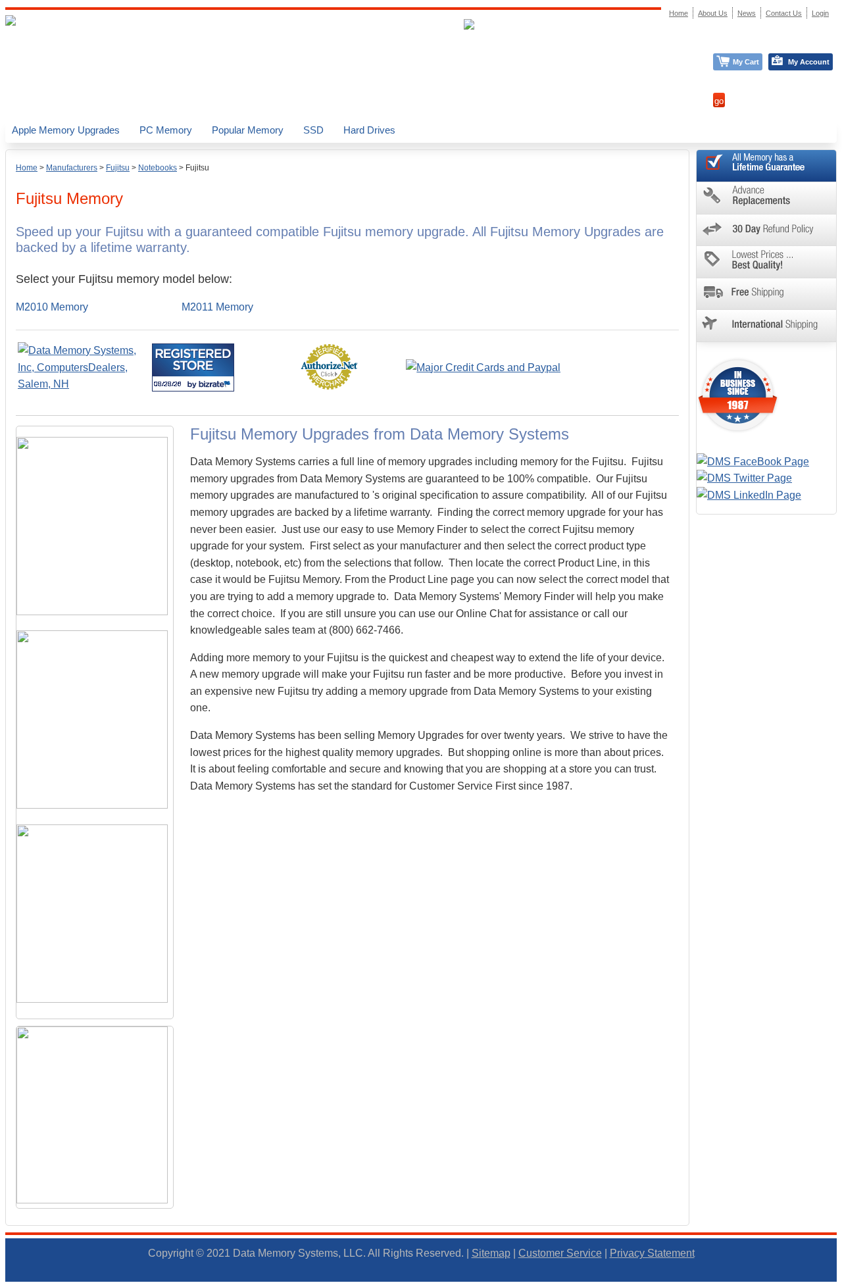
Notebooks (157, 167)
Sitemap (491, 1253)
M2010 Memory (52, 307)
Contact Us (784, 13)
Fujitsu (118, 167)
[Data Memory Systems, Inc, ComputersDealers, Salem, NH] (83, 384)
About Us (713, 13)
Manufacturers (71, 167)
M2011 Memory (217, 307)
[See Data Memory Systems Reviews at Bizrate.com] (193, 367)
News (746, 13)
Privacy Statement (652, 1253)
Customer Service (560, 1253)
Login (820, 13)
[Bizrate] (216, 383)
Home (26, 167)
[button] (841, 1281)
